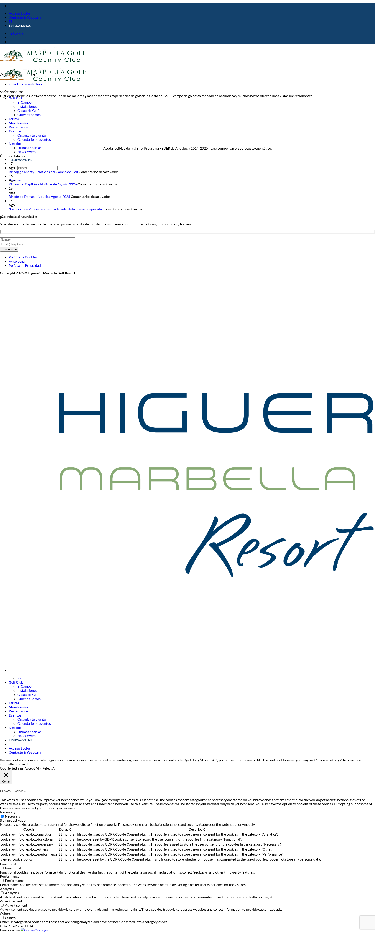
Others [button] (5, 913)
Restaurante (18, 711)
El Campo (24, 102)
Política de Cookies (23, 257)
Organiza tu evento (31, 719)
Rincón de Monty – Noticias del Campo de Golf (43, 172)
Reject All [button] (49, 768)
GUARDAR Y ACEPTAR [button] (18, 926)
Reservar (15, 180)
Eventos (15, 715)
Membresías (18, 707)
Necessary (12, 816)
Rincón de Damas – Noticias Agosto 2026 (39, 196)
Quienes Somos (29, 699)
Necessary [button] (7, 812)
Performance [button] (9, 876)
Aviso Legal (17, 261)
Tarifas (14, 703)
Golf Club (16, 98)
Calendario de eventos (34, 723)
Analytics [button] (7, 889)
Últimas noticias (29, 148)
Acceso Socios (20, 13)
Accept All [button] (32, 768)
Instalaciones (27, 690)
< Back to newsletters (25, 84)
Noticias (15, 143)
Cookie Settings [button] (11, 768)
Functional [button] (8, 864)
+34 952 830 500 (20, 26)
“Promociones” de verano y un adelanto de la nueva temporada (55, 209)
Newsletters (26, 152)
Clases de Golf (28, 694)
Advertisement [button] (11, 901)
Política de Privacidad (25, 265)
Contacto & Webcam (25, 17)
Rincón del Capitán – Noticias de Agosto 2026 (43, 184)
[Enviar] (19, 173)
